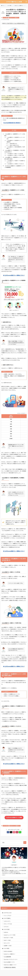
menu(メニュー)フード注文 (9, 935)
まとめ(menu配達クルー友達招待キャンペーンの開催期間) (14, 166)
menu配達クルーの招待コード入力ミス (15, 163)
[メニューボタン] (26, 1)
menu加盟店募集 (7, 956)
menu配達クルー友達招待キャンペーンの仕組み (14, 134)
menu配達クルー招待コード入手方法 (15, 153)
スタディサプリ (7, 921)
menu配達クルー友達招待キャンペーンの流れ (16, 138)
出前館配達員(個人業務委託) (10, 967)
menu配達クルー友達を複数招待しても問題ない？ (16, 147)
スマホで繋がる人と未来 (14, 2)
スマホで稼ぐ (5, 17)
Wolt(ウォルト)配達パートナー (10, 964)
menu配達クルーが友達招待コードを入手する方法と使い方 (14, 151)
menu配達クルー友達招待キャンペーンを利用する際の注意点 (14, 158)
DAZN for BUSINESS (8, 951)
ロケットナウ (7, 943)
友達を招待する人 (13, 143)
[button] (8, 832)
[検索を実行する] (24, 842)
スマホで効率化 (6, 918)
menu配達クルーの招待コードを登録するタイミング (16, 161)
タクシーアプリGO (8, 924)
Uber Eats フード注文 (8, 937)
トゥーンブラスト (7, 915)
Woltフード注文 (7, 940)
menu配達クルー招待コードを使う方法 (15, 155)
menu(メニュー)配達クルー (14, 17)
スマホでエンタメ (7, 912)
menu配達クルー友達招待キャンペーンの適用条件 (16, 141)
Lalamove (6, 932)
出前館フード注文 (7, 945)
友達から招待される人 (14, 145)
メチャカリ (6, 926)
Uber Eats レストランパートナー (11, 959)
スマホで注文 (6, 929)
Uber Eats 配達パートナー (9, 962)
